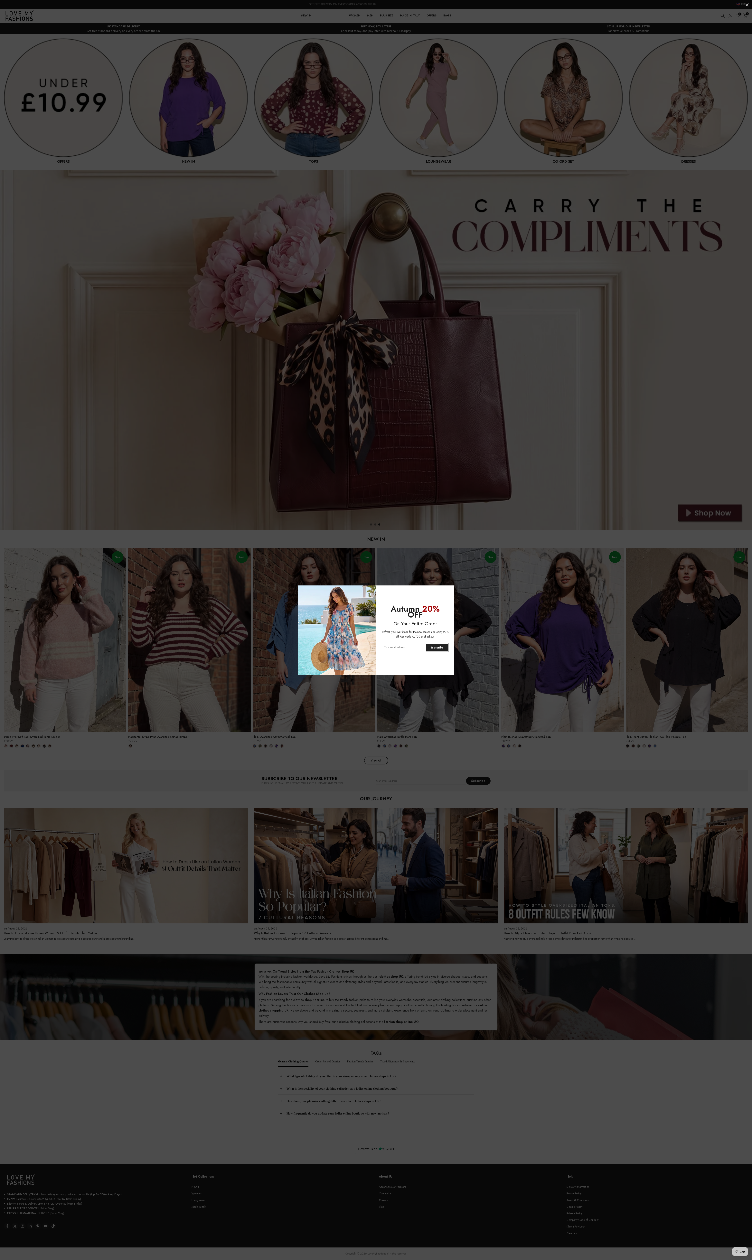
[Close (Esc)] (747, 5)
